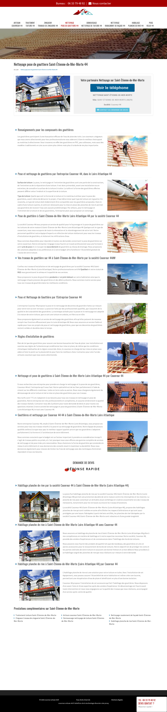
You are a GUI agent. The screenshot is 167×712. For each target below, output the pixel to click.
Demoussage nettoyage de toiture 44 (91, 24)
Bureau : (70, 3)
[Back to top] (160, 705)
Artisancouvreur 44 (17, 24)
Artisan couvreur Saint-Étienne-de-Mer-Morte (82, 615)
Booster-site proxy (102, 703)
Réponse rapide (83, 469)
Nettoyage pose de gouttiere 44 (69, 24)
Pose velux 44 (150, 24)
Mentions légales (117, 700)
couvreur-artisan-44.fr (52, 700)
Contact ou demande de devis (113, 110)
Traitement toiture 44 (30, 24)
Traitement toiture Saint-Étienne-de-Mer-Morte (36, 615)
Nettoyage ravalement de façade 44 (115, 24)
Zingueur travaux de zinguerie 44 (48, 24)
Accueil (16, 70)
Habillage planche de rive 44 (136, 24)
